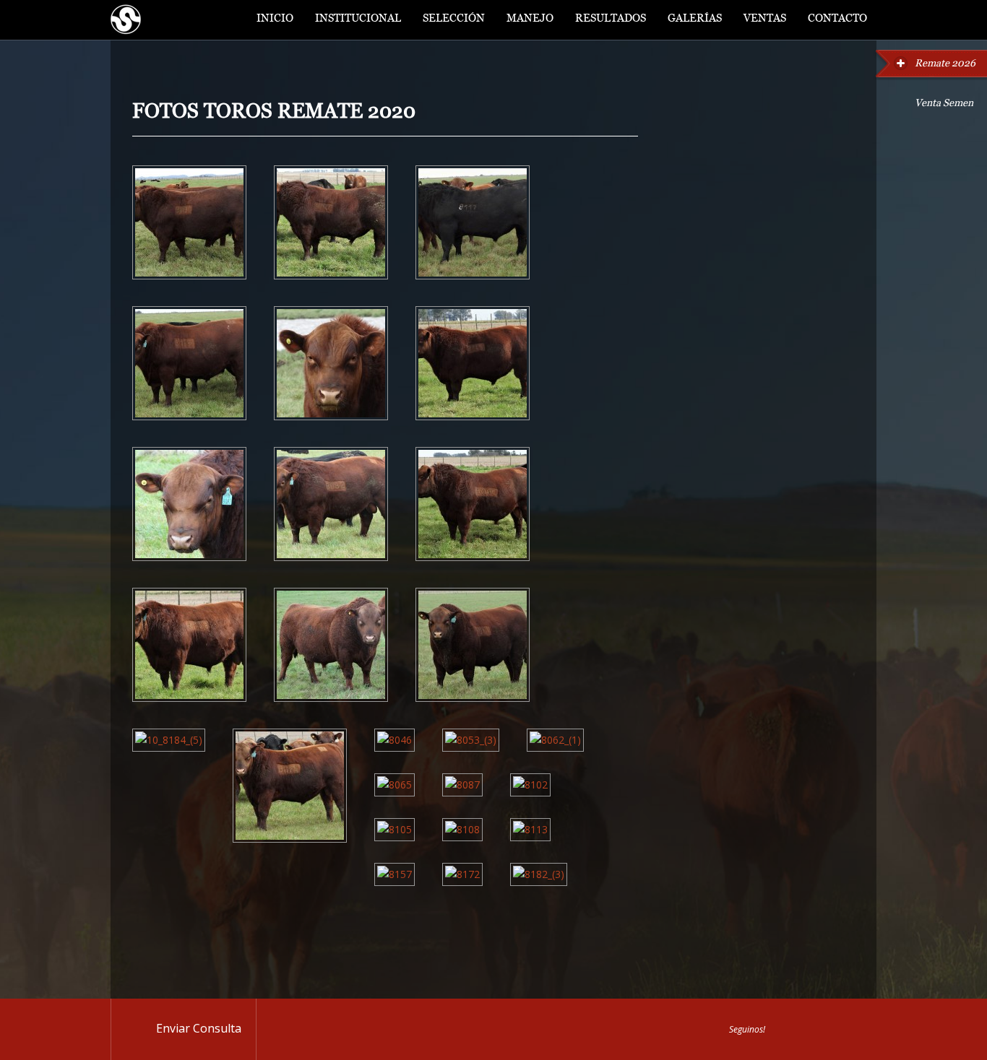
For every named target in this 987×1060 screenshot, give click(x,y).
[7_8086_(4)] (472, 557)
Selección (454, 20)
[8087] (462, 784)
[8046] (394, 740)
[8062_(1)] (555, 740)
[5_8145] (331, 416)
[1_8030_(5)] (189, 275)
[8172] (462, 874)
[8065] (394, 784)
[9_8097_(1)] (472, 698)
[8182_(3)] (538, 874)
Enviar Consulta (198, 1028)
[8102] (530, 784)
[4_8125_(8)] (189, 416)
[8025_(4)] (290, 839)
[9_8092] (331, 698)
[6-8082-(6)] (331, 557)
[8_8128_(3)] (189, 698)
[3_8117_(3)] (472, 275)
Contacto (837, 20)
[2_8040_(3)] (331, 275)
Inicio (275, 20)
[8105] (394, 829)
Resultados (610, 20)
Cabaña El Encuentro (126, 19)
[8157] (394, 874)
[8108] (462, 829)
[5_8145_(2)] (472, 416)
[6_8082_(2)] (189, 557)
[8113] (530, 829)
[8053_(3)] (470, 740)
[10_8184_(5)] (168, 740)
